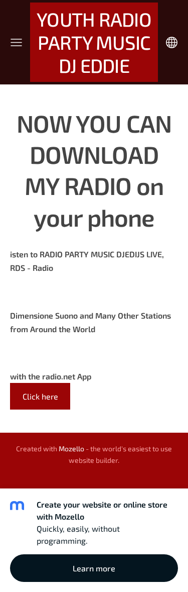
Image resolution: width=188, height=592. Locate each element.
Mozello (71, 448)
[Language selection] (171, 42)
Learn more (94, 568)
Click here (40, 396)
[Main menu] (16, 42)
